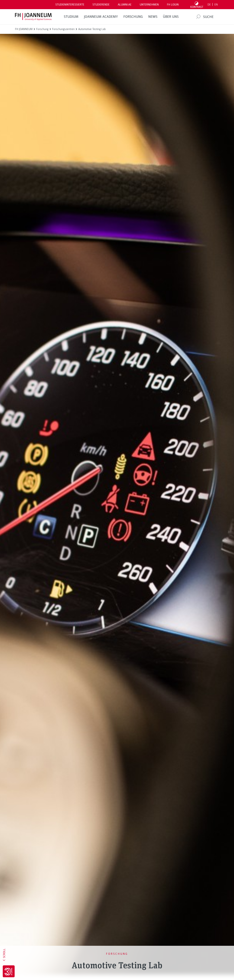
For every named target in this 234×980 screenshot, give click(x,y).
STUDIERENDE (101, 4)
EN (216, 4)
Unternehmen (149, 4)
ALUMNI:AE (124, 4)
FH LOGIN (173, 4)
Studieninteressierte (69, 4)
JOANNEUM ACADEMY (101, 16)
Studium (71, 16)
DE (209, 4)
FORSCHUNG (133, 16)
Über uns (171, 16)
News (152, 16)
